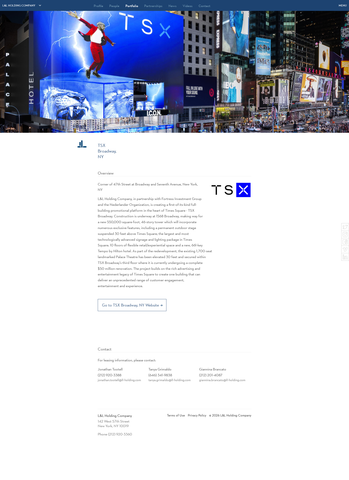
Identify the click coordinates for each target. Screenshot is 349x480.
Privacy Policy (197, 415)
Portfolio (131, 6)
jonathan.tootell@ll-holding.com (119, 380)
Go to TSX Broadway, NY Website (131, 305)
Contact (204, 6)
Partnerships (153, 6)
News (172, 6)
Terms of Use (176, 415)
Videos (187, 6)
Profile (98, 6)
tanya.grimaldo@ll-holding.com (169, 380)
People (114, 6)
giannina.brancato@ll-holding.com (222, 380)
